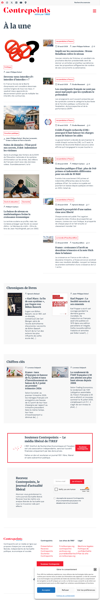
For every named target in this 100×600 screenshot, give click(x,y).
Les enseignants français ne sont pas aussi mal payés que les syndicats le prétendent (75, 92)
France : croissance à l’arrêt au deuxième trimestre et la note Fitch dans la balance (74, 250)
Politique (7, 67)
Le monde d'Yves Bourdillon (66, 238)
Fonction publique (11, 133)
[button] (95, 569)
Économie (26, 202)
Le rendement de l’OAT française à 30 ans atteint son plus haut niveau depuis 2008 (81, 377)
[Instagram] (7, 2)
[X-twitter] (11, 2)
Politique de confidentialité (65, 596)
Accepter (46, 590)
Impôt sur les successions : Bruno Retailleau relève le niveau (73, 52)
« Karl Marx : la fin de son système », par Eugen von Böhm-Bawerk (35, 302)
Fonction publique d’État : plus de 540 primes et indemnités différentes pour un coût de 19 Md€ (75, 171)
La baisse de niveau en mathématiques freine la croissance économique (17, 214)
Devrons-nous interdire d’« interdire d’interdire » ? (19, 78)
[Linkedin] (16, 2)
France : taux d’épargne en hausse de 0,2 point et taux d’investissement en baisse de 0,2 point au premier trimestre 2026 (36, 380)
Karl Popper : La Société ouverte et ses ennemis (80, 301)
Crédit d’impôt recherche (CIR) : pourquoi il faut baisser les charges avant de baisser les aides (74, 133)
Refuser (65, 590)
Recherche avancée (82, 2)
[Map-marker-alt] (25, 2)
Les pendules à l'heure (64, 41)
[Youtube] (21, 2)
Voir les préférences (86, 590)
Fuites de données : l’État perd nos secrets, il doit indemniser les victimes (20, 147)
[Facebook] (34, 579)
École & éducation (11, 202)
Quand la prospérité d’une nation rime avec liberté (73, 211)
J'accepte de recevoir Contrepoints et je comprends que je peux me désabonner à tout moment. (70, 501)
